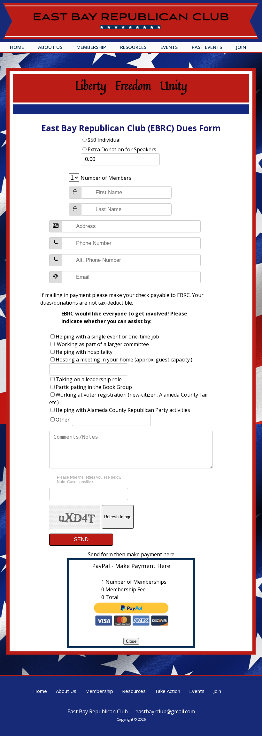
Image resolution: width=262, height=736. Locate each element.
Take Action (167, 691)
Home (17, 47)
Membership (91, 47)
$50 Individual (104, 139)
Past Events (207, 47)
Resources (133, 47)
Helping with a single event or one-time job (107, 336)
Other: (64, 419)
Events (169, 47)
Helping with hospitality (84, 351)
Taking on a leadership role (89, 379)
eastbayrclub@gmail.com (165, 711)
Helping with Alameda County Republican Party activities (123, 410)
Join (241, 47)
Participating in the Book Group (94, 387)
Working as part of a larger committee (102, 344)
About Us (50, 47)
